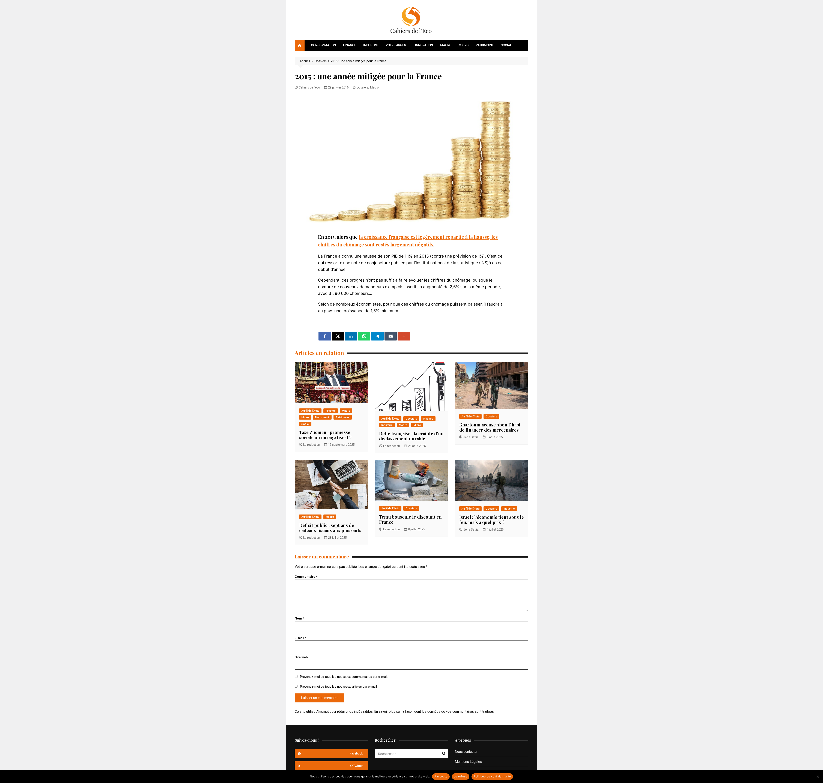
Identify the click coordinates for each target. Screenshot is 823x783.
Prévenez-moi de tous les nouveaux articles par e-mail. (338, 686)
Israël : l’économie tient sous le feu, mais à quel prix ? (491, 519)
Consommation (323, 45)
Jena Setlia (471, 437)
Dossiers (362, 87)
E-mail (300, 638)
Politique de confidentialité (492, 776)
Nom (299, 618)
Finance (349, 45)
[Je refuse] (817, 776)
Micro (464, 45)
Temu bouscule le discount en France (410, 519)
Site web (301, 657)
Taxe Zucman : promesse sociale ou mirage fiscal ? (325, 434)
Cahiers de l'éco (309, 87)
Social (506, 45)
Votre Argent (397, 45)
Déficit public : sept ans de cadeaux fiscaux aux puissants (330, 527)
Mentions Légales (468, 762)
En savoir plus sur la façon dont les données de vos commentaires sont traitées (434, 712)
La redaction (311, 444)
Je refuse (460, 776)
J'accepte (441, 776)
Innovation (424, 45)
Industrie (370, 45)
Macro (445, 45)
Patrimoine (485, 45)
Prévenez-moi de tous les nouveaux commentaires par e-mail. (344, 677)
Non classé (322, 417)
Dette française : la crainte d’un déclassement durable (411, 435)
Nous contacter (466, 752)
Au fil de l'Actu (310, 410)
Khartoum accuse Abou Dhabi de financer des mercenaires (489, 427)
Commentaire (306, 577)
